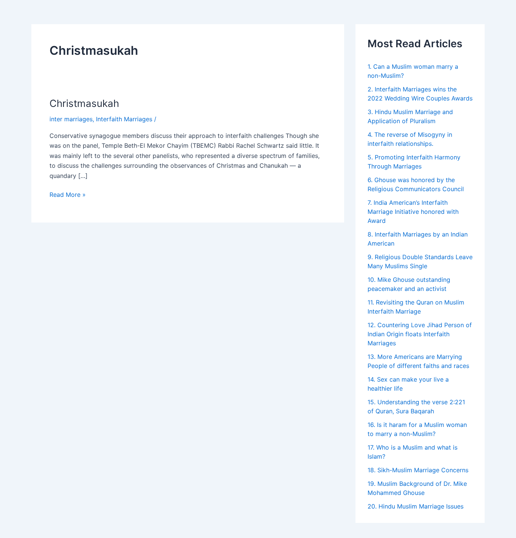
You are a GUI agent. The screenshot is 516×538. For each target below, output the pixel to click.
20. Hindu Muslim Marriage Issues (415, 506)
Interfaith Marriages (124, 119)
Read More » (67, 194)
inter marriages (71, 119)
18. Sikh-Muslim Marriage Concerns (418, 470)
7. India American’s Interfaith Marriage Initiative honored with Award (413, 211)
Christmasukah (84, 103)
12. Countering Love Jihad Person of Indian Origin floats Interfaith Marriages (420, 334)
